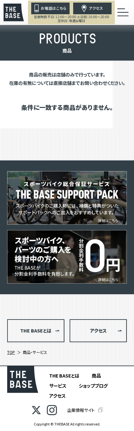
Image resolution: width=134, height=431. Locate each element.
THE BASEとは (64, 375)
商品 (96, 375)
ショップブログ (93, 385)
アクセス (57, 395)
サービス (57, 385)
